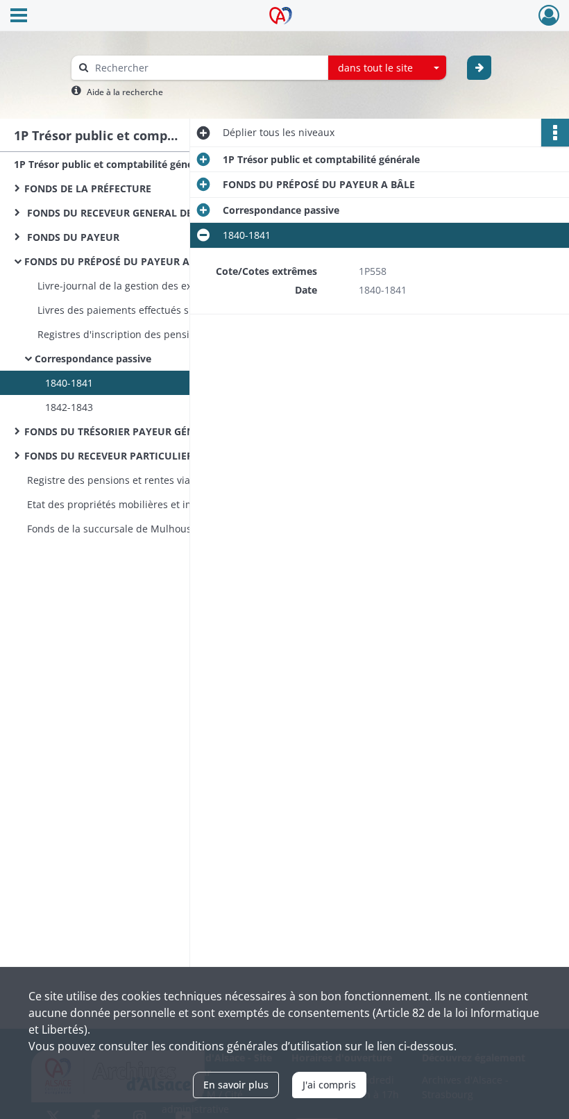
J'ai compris (329, 1084)
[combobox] (387, 68)
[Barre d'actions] (555, 132)
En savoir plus (236, 1084)
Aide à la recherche (125, 92)
